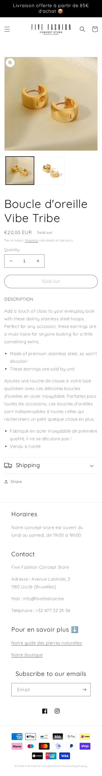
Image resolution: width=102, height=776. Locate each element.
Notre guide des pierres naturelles (46, 643)
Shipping (31, 240)
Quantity (11, 249)
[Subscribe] (84, 689)
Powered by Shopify (74, 766)
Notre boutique (26, 654)
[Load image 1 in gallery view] (20, 171)
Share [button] (16, 481)
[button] (7, 29)
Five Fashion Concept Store (43, 766)
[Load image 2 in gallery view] (51, 171)
